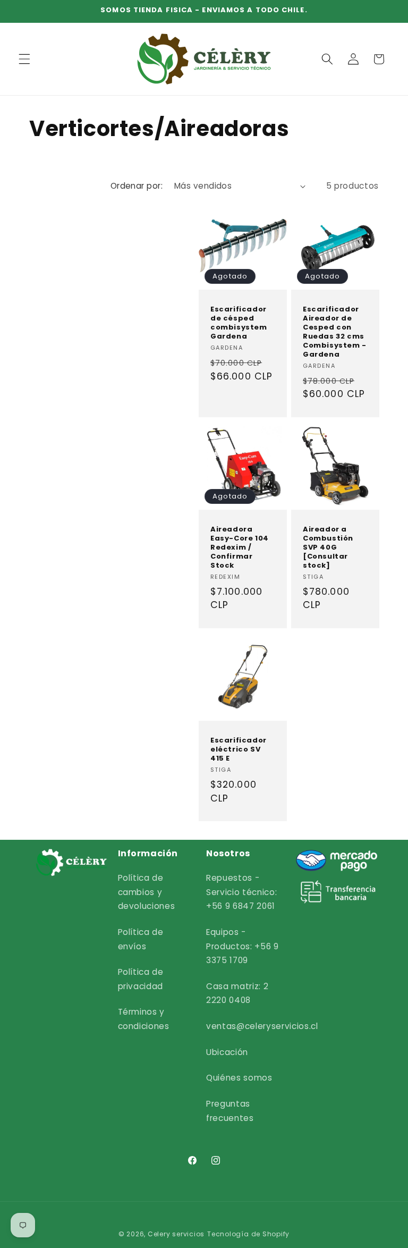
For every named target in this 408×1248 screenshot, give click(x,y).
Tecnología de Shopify (248, 1233)
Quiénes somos (239, 1077)
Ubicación (227, 1052)
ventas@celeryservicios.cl (262, 1026)
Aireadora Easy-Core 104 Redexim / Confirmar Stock (239, 547)
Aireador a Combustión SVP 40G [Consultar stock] (328, 547)
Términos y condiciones (143, 1019)
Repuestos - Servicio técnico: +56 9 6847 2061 (241, 892)
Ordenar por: (136, 185)
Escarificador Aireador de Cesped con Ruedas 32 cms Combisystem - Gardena (335, 332)
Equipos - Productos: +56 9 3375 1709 (242, 946)
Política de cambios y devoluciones (146, 892)
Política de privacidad (141, 979)
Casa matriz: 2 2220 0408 (237, 993)
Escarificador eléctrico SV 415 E (238, 749)
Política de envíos (141, 939)
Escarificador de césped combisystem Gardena (238, 323)
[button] (24, 59)
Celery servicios (176, 1233)
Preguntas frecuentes (230, 1111)
